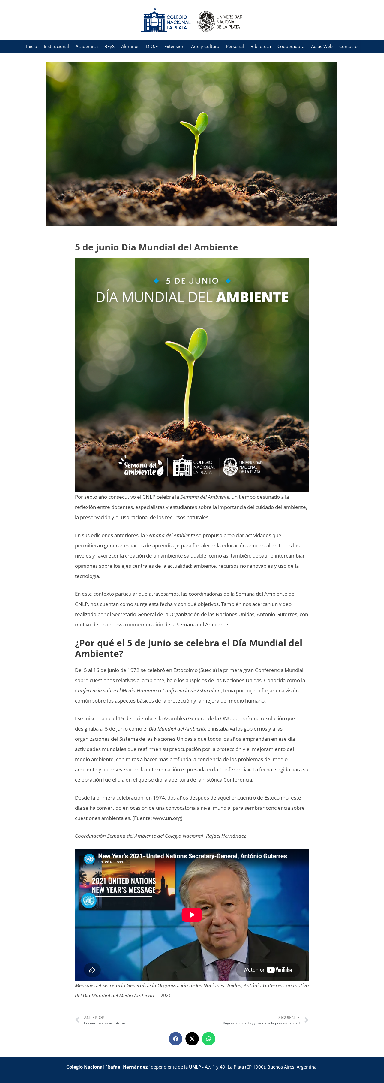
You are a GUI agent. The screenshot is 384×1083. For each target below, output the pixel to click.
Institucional (56, 46)
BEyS (109, 46)
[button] (175, 1038)
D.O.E (152, 46)
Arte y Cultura (205, 46)
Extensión (174, 46)
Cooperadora (291, 46)
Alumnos (130, 46)
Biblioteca (260, 46)
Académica (87, 46)
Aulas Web (322, 46)
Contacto (348, 46)
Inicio (31, 46)
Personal (235, 46)
